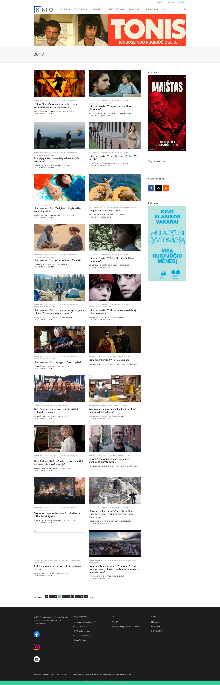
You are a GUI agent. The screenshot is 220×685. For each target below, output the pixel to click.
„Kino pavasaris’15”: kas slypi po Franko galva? (57, 362)
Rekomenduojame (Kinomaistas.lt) (102, 207)
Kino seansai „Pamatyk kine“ (84, 622)
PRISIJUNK (171, 2)
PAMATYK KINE (135, 9)
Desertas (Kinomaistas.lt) (98, 205)
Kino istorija (80, 9)
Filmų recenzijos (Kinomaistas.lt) (46, 100)
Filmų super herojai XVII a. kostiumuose (109, 360)
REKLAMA (160, 2)
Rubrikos (97, 9)
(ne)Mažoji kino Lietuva (97, 560)
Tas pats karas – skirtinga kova (105, 210)
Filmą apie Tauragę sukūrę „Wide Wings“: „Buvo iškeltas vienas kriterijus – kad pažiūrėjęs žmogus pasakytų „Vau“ (114, 569)
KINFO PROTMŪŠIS (117, 9)
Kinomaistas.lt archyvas (68, 100)
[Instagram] (158, 188)
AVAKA (115, 622)
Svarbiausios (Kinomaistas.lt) (100, 103)
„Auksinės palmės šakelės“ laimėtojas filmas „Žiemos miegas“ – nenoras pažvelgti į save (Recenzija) (111, 514)
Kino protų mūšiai (80, 626)
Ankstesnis (38, 597)
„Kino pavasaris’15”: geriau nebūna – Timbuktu (57, 260)
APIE (164, 9)
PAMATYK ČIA (152, 9)
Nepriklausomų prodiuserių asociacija (126, 626)
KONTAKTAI (181, 2)
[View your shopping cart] (180, 9)
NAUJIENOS (64, 9)
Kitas (92, 597)
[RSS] (166, 188)
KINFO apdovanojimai (81, 631)
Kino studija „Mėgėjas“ (82, 635)
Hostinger (45, 675)
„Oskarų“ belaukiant (81, 640)
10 (85, 597)
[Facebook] (151, 188)
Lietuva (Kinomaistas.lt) (61, 560)
